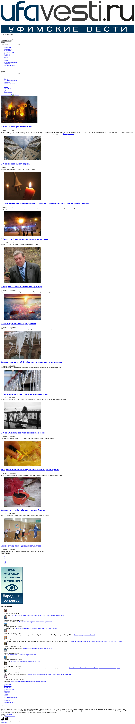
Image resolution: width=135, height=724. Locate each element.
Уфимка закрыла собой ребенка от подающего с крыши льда (31, 362)
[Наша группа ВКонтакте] (2, 719)
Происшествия (9, 52)
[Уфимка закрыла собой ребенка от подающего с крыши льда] (22, 358)
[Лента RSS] (6, 719)
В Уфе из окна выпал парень (15, 164)
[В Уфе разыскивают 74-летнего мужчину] (22, 282)
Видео (6, 60)
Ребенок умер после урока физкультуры (21, 546)
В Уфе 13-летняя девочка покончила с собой (23, 433)
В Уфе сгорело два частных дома (17, 126)
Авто (6, 87)
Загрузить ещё (5, 553)
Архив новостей (6, 95)
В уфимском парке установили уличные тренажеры (35, 622)
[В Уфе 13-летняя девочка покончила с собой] (22, 429)
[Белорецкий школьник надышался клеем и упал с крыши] (22, 465)
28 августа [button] (4, 34)
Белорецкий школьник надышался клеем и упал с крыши (30, 469)
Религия (7, 55)
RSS (17, 95)
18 (5, 563)
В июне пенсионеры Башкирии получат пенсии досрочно (29, 681)
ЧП (5, 90)
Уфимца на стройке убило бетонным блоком (23, 510)
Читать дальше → (68, 134)
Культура (7, 54)
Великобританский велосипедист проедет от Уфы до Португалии (36, 628)
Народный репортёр (10, 62)
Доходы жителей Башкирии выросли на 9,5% (37, 648)
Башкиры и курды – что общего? (84, 635)
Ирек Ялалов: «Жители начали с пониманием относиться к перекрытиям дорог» (96, 641)
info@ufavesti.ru (10, 716)
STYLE (4, 721)
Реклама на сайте (9, 65)
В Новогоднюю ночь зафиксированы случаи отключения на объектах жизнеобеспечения (45, 203)
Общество (7, 50)
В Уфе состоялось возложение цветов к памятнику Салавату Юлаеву (49, 674)
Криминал (7, 88)
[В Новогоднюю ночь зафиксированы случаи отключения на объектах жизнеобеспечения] (22, 199)
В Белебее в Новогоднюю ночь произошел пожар (25, 239)
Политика (7, 47)
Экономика (7, 49)
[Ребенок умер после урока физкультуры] (22, 542)
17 (5, 561)
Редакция (7, 63)
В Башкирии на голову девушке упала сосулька (24, 394)
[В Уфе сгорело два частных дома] (19, 123)
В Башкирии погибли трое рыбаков (18, 323)
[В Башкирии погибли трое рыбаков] (22, 319)
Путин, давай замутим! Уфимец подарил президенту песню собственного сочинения (38, 615)
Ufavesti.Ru (9, 714)
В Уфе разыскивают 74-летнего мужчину (21, 286)
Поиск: (3, 42)
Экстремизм (8, 92)
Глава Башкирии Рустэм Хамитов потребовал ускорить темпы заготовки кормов (94, 668)
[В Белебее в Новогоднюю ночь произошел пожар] (22, 235)
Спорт (6, 57)
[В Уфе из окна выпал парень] (22, 160)
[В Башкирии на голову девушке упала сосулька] (22, 390)
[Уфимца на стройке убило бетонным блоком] (22, 506)
